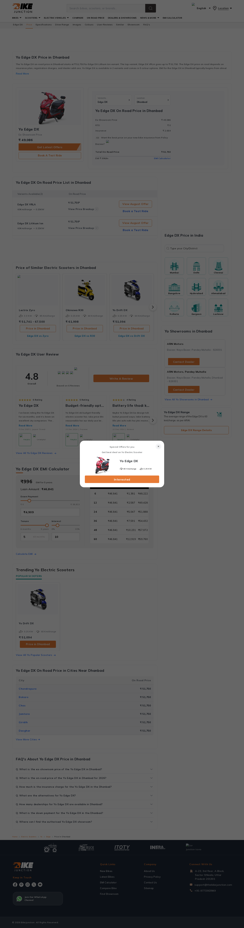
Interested (122, 479)
